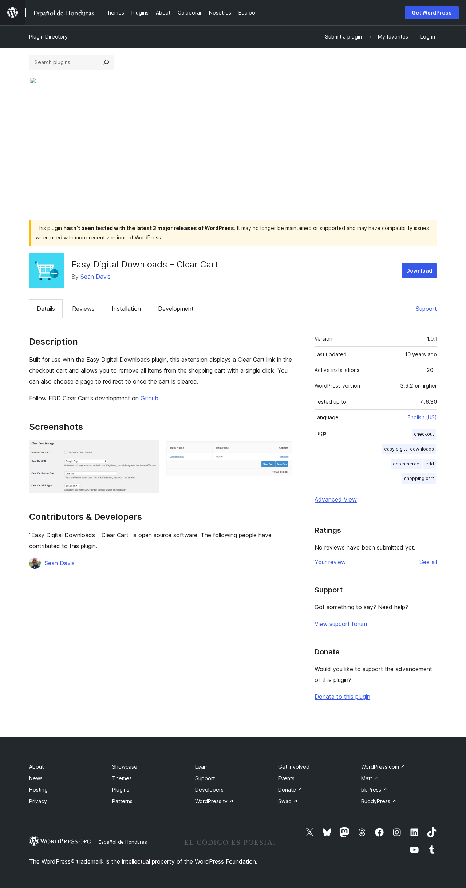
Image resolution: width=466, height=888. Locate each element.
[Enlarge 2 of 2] (284, 449)
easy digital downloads (409, 449)
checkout (424, 434)
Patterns (122, 801)
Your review (330, 562)
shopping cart (419, 478)
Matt (369, 778)
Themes (122, 778)
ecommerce (406, 464)
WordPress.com (383, 767)
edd (429, 464)
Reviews (83, 308)
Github (149, 398)
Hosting (38, 789)
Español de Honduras (123, 842)
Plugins (120, 789)
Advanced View (336, 499)
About (36, 767)
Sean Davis (95, 276)
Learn (202, 767)
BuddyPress (378, 801)
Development (176, 308)
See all (428, 562)
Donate (290, 789)
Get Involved (293, 767)
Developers (209, 789)
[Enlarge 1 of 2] (149, 449)
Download (419, 270)
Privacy (38, 801)
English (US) (422, 417)
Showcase (124, 767)
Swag (288, 801)
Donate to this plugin (342, 696)
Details (46, 308)
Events (286, 778)
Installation (126, 308)
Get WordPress (432, 12)
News (36, 778)
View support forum (341, 623)
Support (426, 308)
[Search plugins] (106, 62)
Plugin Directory (48, 36)
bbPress (374, 789)
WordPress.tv (214, 801)
